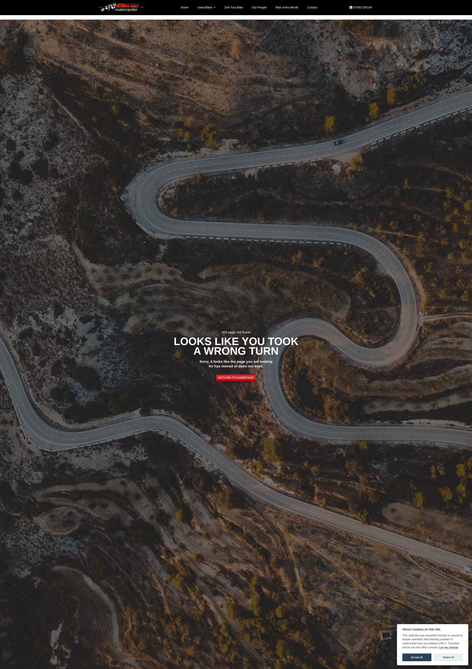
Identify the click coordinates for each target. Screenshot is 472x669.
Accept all (417, 657)
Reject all (448, 657)
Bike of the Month (287, 7)
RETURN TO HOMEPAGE (236, 377)
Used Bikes (205, 7)
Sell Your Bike (233, 7)
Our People (259, 7)
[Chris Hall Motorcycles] (121, 7)
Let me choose (448, 647)
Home (185, 7)
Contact (312, 7)
